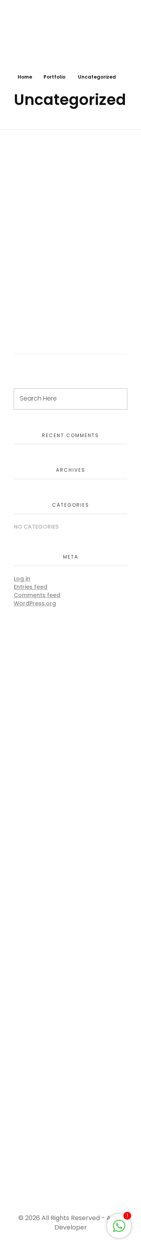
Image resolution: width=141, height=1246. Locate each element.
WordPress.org (35, 603)
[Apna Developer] (55, 32)
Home (25, 77)
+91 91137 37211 (37, 1159)
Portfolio (54, 77)
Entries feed (30, 587)
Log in (22, 579)
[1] (119, 1225)
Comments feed (37, 595)
